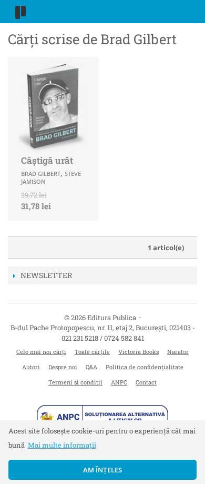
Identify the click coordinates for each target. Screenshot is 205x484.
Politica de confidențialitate (144, 367)
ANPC (119, 382)
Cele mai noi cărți (41, 351)
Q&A (91, 367)
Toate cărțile (92, 351)
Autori (31, 367)
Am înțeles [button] (102, 470)
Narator (178, 351)
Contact (146, 382)
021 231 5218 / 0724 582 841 (103, 338)
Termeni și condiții (75, 382)
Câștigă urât (47, 160)
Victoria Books (138, 351)
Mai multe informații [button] (62, 445)
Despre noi (62, 367)
